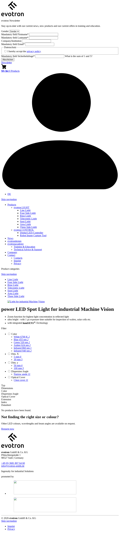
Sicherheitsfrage (18, 56)
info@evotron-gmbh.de (12, 466)
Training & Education (24, 246)
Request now (7, 429)
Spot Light (25, 221)
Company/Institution (11, 41)
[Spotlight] (26, 301)
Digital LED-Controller (31, 232)
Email (13, 44)
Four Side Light (28, 213)
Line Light (25, 210)
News (10, 238)
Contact (11, 255)
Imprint (17, 260)
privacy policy (34, 51)
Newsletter (6, 62)
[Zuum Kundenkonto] (60, 188)
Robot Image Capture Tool (33, 235)
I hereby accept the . (24, 51)
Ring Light (25, 216)
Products (12, 204)
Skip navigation (9, 199)
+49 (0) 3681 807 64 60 (13, 463)
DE (9, 194)
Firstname (15, 34)
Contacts (18, 258)
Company (12, 252)
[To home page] (12, 15)
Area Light (25, 224)
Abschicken (7, 59)
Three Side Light (28, 227)
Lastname (14, 37)
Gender (5, 31)
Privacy (17, 263)
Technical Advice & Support (28, 249)
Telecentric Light (28, 218)
